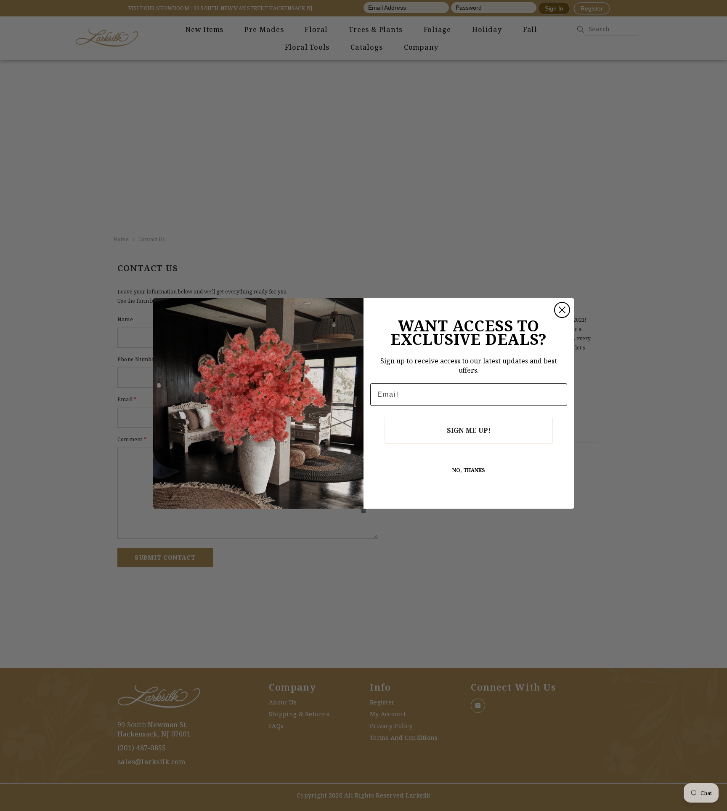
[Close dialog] (562, 309)
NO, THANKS (468, 470)
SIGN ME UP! (469, 430)
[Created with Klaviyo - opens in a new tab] (363, 511)
